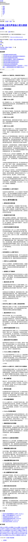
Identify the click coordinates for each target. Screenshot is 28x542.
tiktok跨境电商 (7, 530)
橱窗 (21, 530)
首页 (4, 6)
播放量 (19, 535)
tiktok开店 (13, 535)
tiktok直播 (19, 527)
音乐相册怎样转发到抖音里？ (10, 54)
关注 (2, 532)
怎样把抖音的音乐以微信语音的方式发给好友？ (15, 56)
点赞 (22, 532)
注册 (17, 532)
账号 (4, 528)
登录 (24, 528)
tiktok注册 (7, 532)
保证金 (6, 533)
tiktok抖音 (23, 533)
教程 (4, 9)
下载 (13, 532)
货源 (9, 528)
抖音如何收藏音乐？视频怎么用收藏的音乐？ (14, 59)
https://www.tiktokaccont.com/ (16, 37)
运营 (4, 12)
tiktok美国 (6, 535)
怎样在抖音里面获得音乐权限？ (11, 57)
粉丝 (19, 528)
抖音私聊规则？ (3, 48)
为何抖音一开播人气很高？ (6, 47)
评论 (17, 533)
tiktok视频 (14, 528)
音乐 (1, 44)
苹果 (25, 530)
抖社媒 (1, 0)
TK (3, 14)
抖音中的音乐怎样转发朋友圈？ (11, 64)
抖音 (2, 527)
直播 (4, 8)
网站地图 (12, 537)
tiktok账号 (15, 530)
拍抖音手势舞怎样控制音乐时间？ (11, 60)
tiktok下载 (12, 533)
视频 (4, 11)
